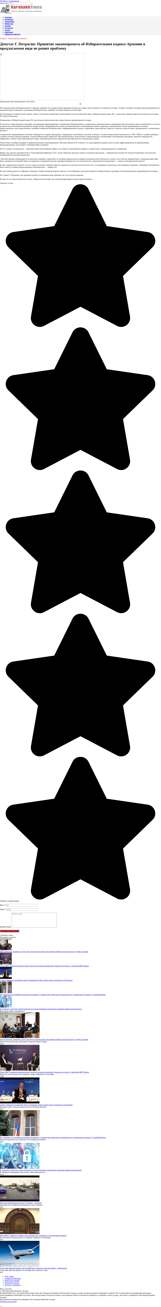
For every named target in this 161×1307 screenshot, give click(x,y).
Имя (2, 905)
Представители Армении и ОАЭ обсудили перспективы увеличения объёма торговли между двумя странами (44, 952)
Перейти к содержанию (9, 1)
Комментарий (5, 927)
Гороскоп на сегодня (8, 1302)
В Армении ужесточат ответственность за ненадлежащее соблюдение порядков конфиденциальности (41, 1009)
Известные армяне (12, 1281)
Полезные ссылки (12, 1283)
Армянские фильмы (13, 1279)
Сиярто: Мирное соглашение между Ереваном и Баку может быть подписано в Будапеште (36, 980)
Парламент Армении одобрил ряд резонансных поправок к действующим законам (33, 1235)
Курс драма (9, 1276)
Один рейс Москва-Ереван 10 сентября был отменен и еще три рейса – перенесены (33, 1268)
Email (3, 909)
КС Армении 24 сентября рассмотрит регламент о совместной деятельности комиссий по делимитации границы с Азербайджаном (53, 995)
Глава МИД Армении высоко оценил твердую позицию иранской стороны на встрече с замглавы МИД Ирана (44, 966)
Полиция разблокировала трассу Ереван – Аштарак (20, 1203)
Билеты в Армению (13, 1285)
